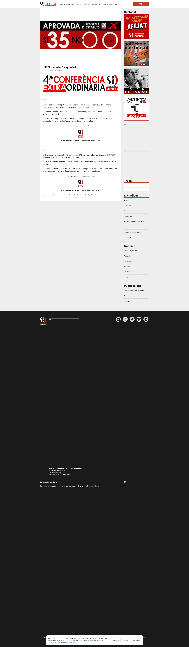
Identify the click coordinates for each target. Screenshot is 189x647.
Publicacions (95, 4)
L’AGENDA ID (128, 277)
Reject (126, 640)
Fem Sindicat (48, 70)
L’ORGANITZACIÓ (130, 206)
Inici (61, 4)
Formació (127, 256)
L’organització (69, 4)
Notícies (127, 267)
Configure (136, 640)
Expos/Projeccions (131, 251)
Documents (128, 301)
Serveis (86, 4)
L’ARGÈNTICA (129, 272)
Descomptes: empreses (132, 227)
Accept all (116, 640)
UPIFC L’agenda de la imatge (134, 291)
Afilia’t (141, 4)
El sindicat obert (107, 4)
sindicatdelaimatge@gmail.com (60, 474)
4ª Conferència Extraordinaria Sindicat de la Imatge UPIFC (73, 195)
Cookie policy (70, 642)
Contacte (118, 4)
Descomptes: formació (132, 232)
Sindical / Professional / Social (134, 221)
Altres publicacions (131, 296)
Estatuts (79, 4)
